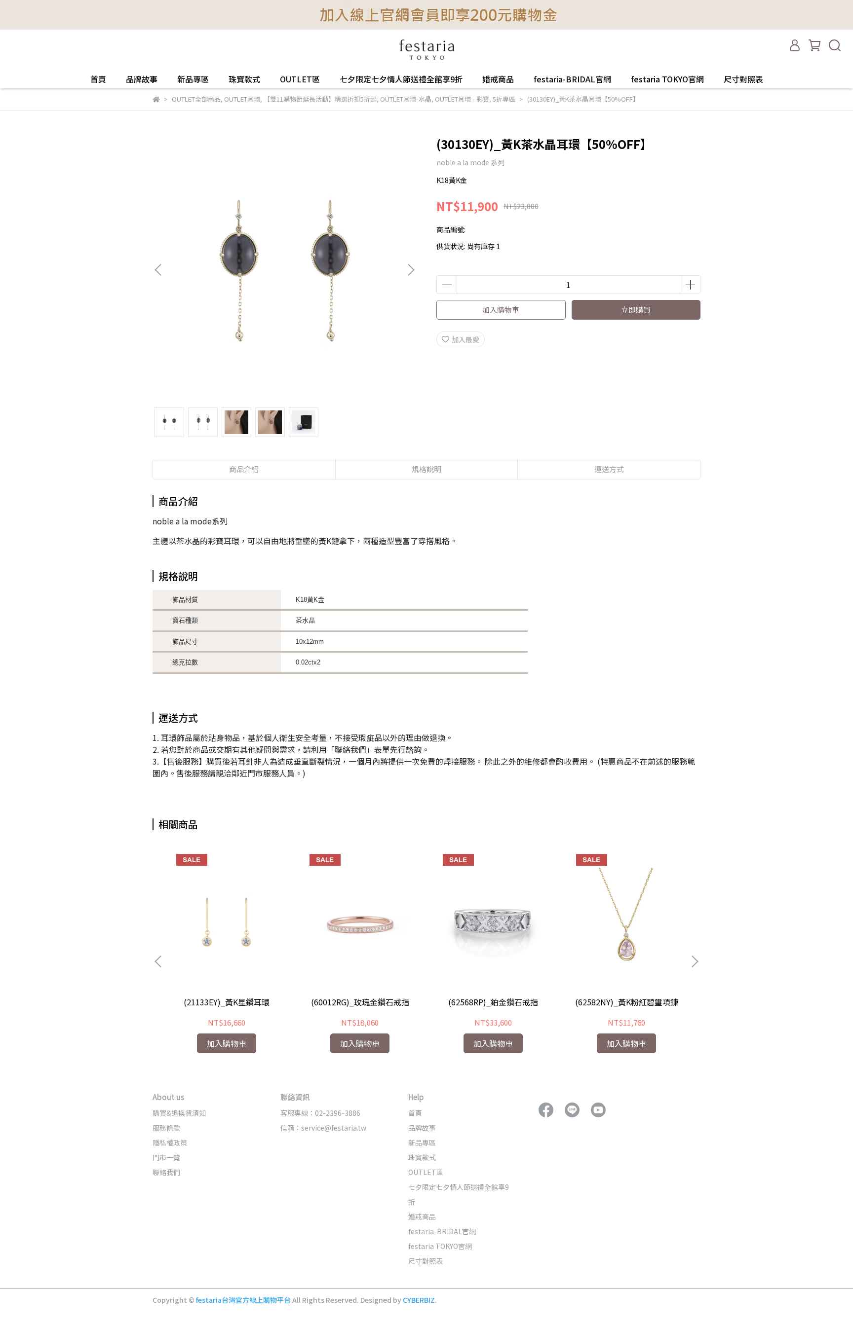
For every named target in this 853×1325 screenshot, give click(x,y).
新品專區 (193, 79)
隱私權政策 (170, 1142)
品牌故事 (141, 79)
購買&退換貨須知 (179, 1113)
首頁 (98, 79)
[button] (411, 270)
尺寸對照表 (743, 79)
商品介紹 (244, 469)
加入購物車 (500, 309)
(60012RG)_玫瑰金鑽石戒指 (360, 1002)
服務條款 (166, 1128)
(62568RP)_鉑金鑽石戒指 (493, 1002)
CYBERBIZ (419, 1300)
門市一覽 (166, 1157)
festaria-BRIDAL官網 (572, 79)
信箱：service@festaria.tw (323, 1128)
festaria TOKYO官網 (667, 79)
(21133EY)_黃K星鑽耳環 (227, 1002)
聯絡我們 (166, 1172)
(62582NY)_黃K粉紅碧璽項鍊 (626, 1002)
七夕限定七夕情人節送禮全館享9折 (401, 79)
